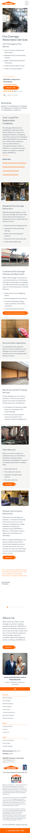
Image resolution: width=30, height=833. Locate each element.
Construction (6, 709)
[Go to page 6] (17, 607)
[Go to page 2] (9, 607)
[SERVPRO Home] (8, 3)
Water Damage (7, 698)
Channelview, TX (15, 106)
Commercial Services (10, 174)
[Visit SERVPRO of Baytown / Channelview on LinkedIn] (15, 689)
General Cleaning (8, 718)
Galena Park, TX (9, 110)
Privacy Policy (6, 743)
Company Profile (7, 726)
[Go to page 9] (22, 607)
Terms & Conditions (8, 740)
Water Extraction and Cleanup (14, 163)
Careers (5, 729)
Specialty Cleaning (8, 715)
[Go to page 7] (19, 607)
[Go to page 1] (8, 607)
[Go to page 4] (13, 607)
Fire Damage (6, 700)
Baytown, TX (5, 106)
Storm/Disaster (7, 706)
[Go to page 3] (11, 607)
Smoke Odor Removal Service (14, 167)
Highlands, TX (8, 108)
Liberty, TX (18, 110)
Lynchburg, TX (17, 108)
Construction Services (11, 170)
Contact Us (6, 732)
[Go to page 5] (15, 607)
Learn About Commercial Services (15, 313)
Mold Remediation (8, 703)
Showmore (5, 155)
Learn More (8, 484)
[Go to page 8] (20, 607)
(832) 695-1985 (11, 88)
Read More (8, 647)
